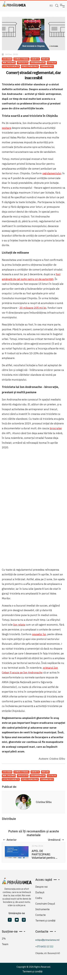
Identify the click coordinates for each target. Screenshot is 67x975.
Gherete (35, 59)
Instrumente (42, 909)
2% (4, 938)
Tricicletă (23, 63)
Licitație (52, 63)
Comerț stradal (21, 59)
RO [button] (51, 5)
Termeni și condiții (45, 920)
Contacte (40, 914)
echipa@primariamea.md (47, 940)
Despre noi (41, 886)
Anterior (12, 839)
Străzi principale (30, 66)
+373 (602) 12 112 (44, 946)
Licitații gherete (11, 66)
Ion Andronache (37, 63)
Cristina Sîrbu (44, 802)
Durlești (39, 892)
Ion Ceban (7, 59)
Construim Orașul (45, 903)
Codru (38, 898)
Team (5, 944)
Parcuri (45, 59)
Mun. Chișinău (9, 63)
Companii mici (47, 66)
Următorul (54, 839)
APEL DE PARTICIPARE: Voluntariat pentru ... (44, 854)
